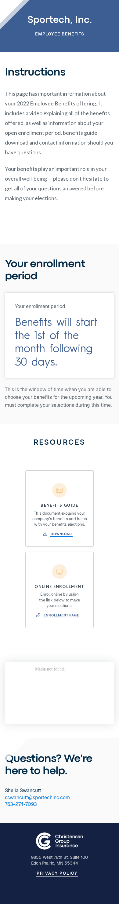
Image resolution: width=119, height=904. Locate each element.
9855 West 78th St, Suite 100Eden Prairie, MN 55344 (59, 860)
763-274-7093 (21, 804)
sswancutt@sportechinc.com (37, 797)
